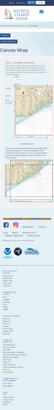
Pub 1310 (6, 369)
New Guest (20, 3)
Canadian (6, 299)
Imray (5, 304)
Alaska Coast (7, 276)
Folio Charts (7, 360)
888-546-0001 (28, 227)
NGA (4, 297)
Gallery (5, 404)
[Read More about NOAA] (7, 253)
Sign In (11, 3)
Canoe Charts (8, 328)
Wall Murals (7, 402)
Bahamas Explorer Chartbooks (13, 352)
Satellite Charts (8, 331)
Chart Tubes (7, 383)
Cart (32, 2)
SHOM (5, 307)
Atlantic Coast (8, 281)
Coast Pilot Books (9, 345)
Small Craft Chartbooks (11, 357)
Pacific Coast (7, 278)
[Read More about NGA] (18, 251)
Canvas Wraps (8, 400)
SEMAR (5, 309)
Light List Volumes (9, 347)
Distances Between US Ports (13, 367)
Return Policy (29, 233)
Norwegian (6, 302)
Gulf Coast (6, 286)
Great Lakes (7, 283)
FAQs (5, 233)
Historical (6, 324)
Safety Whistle (8, 386)
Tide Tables (7, 350)
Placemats (6, 333)
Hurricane (6, 319)
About (15, 233)
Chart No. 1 (7, 362)
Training (5, 326)
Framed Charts (8, 397)
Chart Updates (8, 372)
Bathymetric (7, 321)
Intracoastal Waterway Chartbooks (15, 355)
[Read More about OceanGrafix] (32, 251)
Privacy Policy (33, 235)
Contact (42, 227)
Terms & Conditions (14, 235)
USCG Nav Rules (9, 365)
